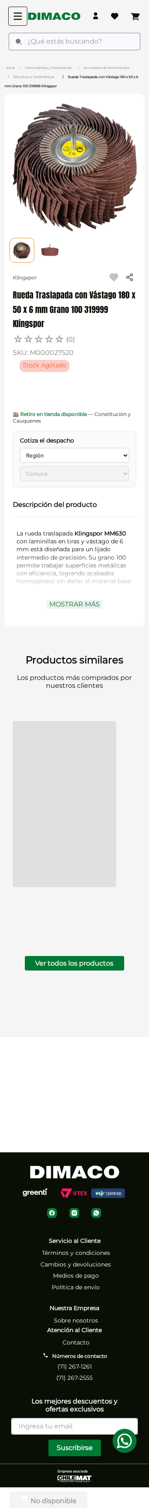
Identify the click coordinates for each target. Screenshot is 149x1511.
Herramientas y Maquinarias (48, 68)
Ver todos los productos (74, 735)
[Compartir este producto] (129, 277)
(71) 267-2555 (74, 1371)
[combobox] (74, 41)
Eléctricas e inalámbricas (33, 77)
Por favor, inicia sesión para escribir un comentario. (69, 848)
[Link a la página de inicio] (11, 67)
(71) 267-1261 (75, 1360)
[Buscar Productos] (18, 41)
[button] (74, 504)
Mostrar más (74, 604)
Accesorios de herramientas (107, 68)
